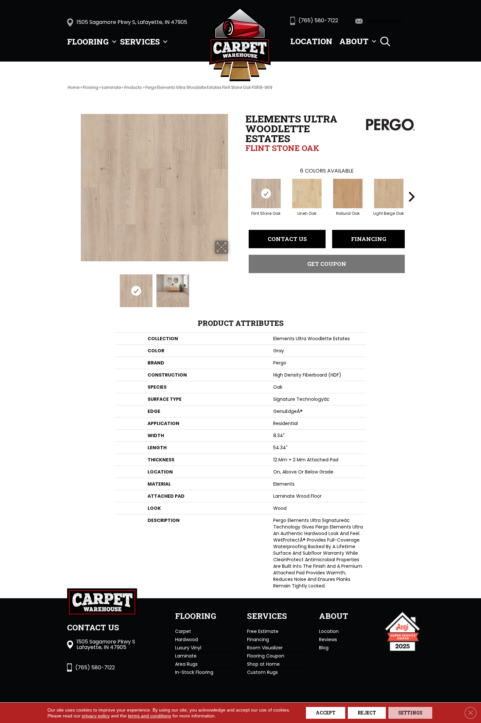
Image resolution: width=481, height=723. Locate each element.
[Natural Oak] (347, 193)
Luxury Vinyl (188, 647)
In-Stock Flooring (194, 672)
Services (140, 41)
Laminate (110, 87)
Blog (324, 647)
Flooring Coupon (265, 656)
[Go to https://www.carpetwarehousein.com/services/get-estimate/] (387, 20)
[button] (114, 41)
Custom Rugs (262, 672)
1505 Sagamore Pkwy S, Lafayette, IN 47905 (132, 22)
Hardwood (186, 639)
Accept (325, 713)
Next (232, 287)
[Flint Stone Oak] (266, 193)
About (353, 41)
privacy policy (96, 715)
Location (311, 41)
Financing (368, 239)
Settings (410, 713)
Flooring (88, 41)
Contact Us (287, 239)
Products (132, 87)
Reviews (328, 639)
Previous (76, 287)
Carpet (183, 631)
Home (73, 87)
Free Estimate (262, 631)
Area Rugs (186, 664)
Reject (367, 713)
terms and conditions (149, 715)
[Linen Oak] (307, 193)
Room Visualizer (265, 647)
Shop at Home (263, 664)
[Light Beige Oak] (388, 193)
